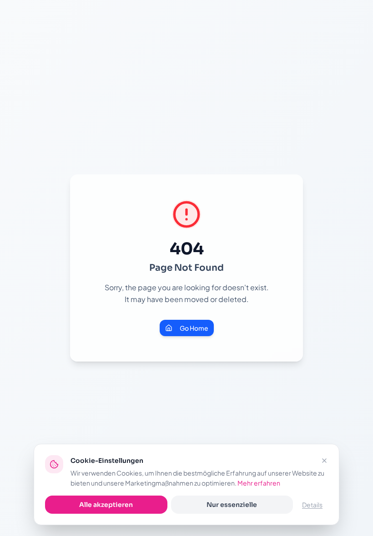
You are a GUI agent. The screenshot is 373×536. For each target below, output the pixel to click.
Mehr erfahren (258, 483)
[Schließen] (324, 460)
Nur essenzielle (232, 505)
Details (312, 505)
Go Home (194, 328)
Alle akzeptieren (106, 505)
